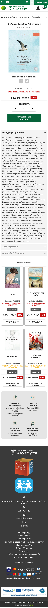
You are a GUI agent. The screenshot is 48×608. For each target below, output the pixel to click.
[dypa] (24, 592)
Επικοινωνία (24, 535)
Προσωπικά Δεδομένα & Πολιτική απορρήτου (24, 542)
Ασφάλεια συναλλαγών (24, 557)
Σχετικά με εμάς (24, 539)
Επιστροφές (24, 551)
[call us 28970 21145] (2, 2)
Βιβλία (12, 17)
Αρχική (4, 17)
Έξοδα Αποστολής (24, 545)
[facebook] (22, 522)
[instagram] (26, 522)
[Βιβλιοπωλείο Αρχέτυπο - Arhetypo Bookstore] (17, 8)
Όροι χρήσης (24, 532)
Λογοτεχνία (22, 17)
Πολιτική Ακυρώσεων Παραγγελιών (24, 554)
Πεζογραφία (35, 17)
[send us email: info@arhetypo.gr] (7, 2)
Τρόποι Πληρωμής (24, 548)
